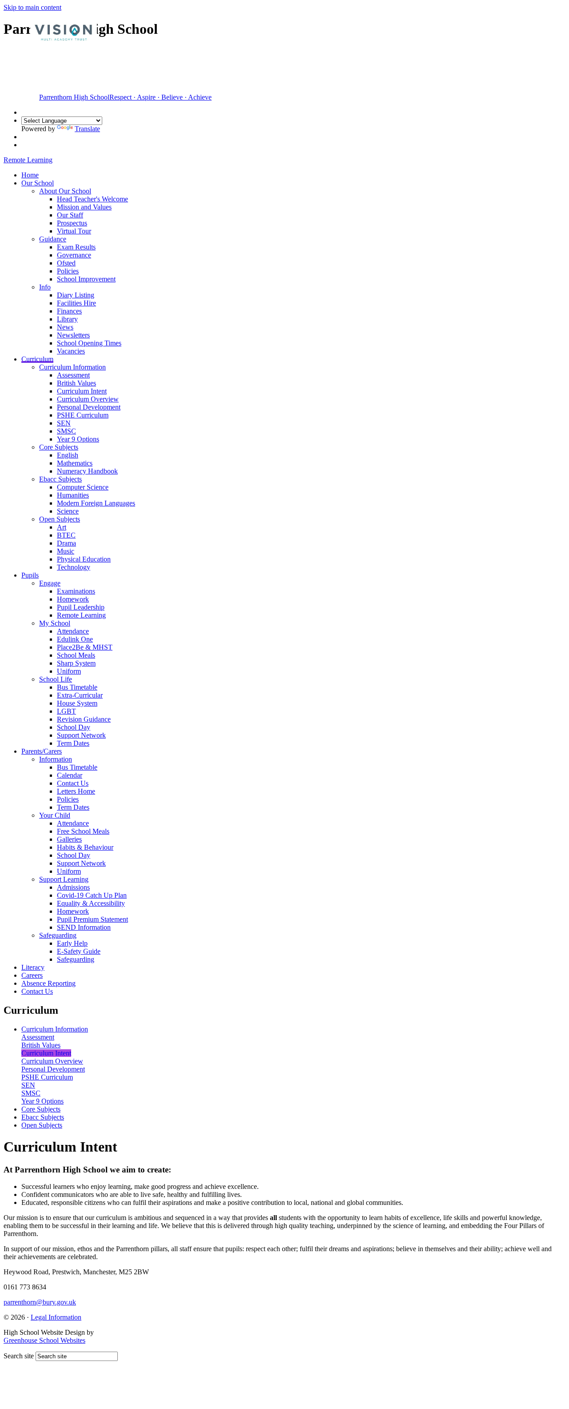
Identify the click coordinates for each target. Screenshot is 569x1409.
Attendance (73, 631)
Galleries (69, 839)
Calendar (69, 775)
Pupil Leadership (80, 607)
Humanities (73, 495)
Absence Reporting (48, 983)
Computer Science (82, 487)
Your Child (54, 815)
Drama (66, 543)
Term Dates (73, 743)
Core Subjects (58, 447)
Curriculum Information (72, 367)
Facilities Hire (76, 303)
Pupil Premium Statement (92, 919)
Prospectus (72, 223)
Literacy (32, 967)
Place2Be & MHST (84, 647)
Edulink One (75, 639)
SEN (64, 423)
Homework (73, 599)
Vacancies (71, 351)
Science (68, 511)
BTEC (66, 535)
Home (30, 175)
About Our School (65, 191)
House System (77, 703)
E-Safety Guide (78, 951)
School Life (55, 679)
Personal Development (88, 407)
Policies (68, 271)
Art (61, 527)
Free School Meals (83, 831)
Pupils (30, 575)
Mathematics (74, 463)
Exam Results (76, 247)
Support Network (81, 735)
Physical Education (84, 559)
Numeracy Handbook (87, 471)
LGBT (66, 711)
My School (54, 623)
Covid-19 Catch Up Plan (92, 895)
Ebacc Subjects (60, 479)
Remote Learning (81, 615)
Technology (73, 567)
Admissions (73, 887)
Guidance (52, 239)
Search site (19, 1356)
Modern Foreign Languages (96, 503)
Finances (69, 311)
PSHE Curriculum (82, 415)
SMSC (66, 431)
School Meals (76, 655)
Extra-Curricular (80, 695)
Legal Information (56, 1317)
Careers (32, 975)
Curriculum (37, 359)
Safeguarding (57, 935)
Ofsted (66, 263)
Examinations (76, 591)
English (67, 455)
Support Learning (63, 879)
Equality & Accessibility (91, 903)
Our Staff (70, 215)
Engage (49, 583)
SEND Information (84, 927)
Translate (87, 128)
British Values (76, 383)
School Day (73, 727)
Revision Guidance (84, 719)
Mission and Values (84, 207)
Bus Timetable (77, 687)
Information (55, 759)
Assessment (73, 375)
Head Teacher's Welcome (92, 199)
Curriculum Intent (82, 391)
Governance (74, 255)
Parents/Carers (41, 751)
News (65, 327)
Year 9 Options (78, 439)
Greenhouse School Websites (44, 1340)
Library (67, 319)
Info (45, 287)
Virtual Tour (74, 231)
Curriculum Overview (88, 399)
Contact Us (72, 783)
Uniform (69, 671)
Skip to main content (32, 7)
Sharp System (76, 663)
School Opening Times (89, 343)
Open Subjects (59, 519)
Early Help (72, 943)
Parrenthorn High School (125, 97)
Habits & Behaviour (85, 847)
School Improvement (86, 279)
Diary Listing (75, 295)
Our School (37, 183)
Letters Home (76, 791)
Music (65, 551)
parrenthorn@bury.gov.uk (40, 1302)
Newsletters (73, 335)
